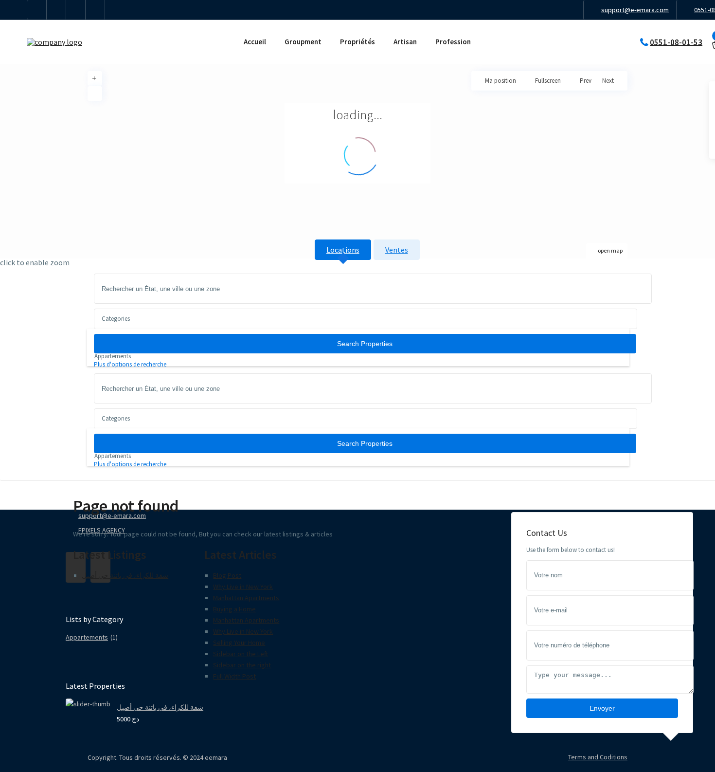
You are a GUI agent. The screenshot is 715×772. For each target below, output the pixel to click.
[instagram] (95, 9)
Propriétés (357, 41)
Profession (453, 41)
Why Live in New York (243, 586)
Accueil (255, 41)
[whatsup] (56, 9)
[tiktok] (76, 9)
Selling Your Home (239, 642)
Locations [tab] (342, 250)
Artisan (405, 41)
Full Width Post (234, 676)
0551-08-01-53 (676, 42)
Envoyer (602, 708)
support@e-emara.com (635, 9)
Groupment (303, 41)
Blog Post (227, 575)
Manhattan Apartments (246, 597)
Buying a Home (234, 609)
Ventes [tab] (396, 250)
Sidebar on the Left (240, 653)
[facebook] (37, 9)
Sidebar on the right (242, 665)
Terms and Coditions (597, 757)
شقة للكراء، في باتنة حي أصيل (125, 575)
